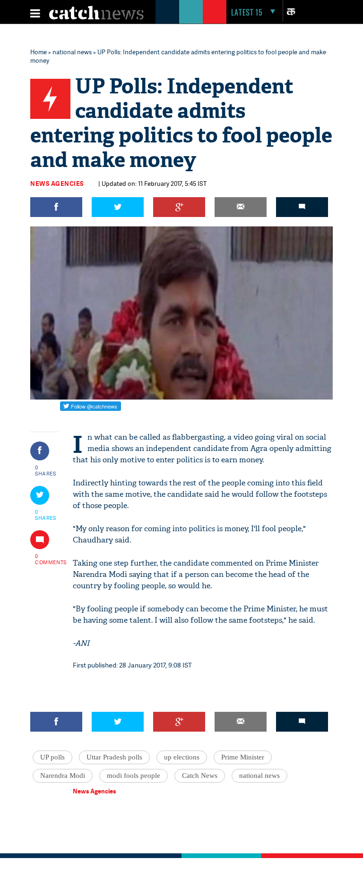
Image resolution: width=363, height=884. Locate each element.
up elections (181, 757)
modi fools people (133, 775)
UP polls (52, 757)
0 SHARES (45, 470)
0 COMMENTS (46, 559)
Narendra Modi (62, 775)
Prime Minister (242, 757)
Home (38, 52)
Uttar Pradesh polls (114, 757)
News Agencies (57, 183)
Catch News (199, 775)
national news (72, 52)
